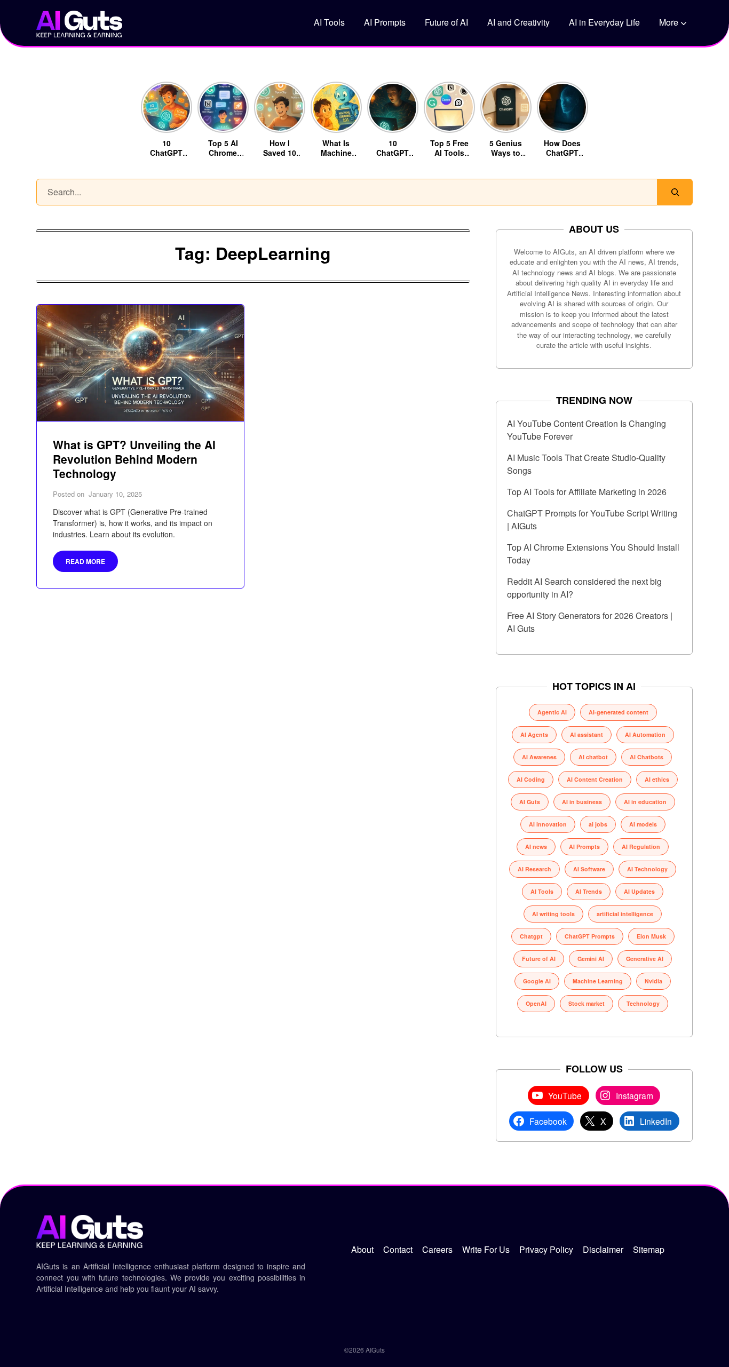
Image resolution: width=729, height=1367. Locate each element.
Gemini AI (590, 959)
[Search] (675, 192)
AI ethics (657, 779)
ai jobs (598, 824)
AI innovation (548, 824)
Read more (85, 561)
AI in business (582, 802)
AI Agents (534, 734)
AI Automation (645, 734)
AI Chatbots (646, 757)
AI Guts (529, 802)
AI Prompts (385, 22)
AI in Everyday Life (604, 22)
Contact (398, 1249)
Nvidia (653, 981)
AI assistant (586, 734)
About (362, 1249)
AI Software (589, 869)
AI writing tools (553, 914)
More (668, 22)
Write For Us (486, 1249)
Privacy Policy (546, 1249)
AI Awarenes (539, 757)
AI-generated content (618, 712)
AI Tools (329, 22)
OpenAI (536, 1003)
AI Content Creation (595, 779)
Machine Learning (598, 981)
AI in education (645, 802)
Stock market (586, 1003)
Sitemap (648, 1249)
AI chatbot (593, 757)
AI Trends (588, 891)
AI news (536, 847)
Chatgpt (531, 936)
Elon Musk (651, 936)
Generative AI (644, 959)
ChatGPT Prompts (590, 936)
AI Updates (639, 891)
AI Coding (531, 779)
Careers (437, 1249)
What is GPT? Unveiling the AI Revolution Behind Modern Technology (134, 459)
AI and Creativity (518, 22)
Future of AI (446, 22)
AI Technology (647, 869)
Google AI (537, 981)
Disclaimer (603, 1249)
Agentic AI (552, 712)
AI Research (534, 869)
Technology (643, 1003)
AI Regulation (641, 847)
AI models (643, 824)
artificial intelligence (625, 914)
